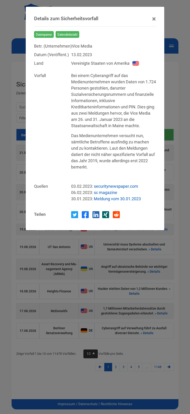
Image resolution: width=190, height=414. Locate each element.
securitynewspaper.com (116, 186)
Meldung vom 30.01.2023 (117, 198)
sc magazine (105, 192)
